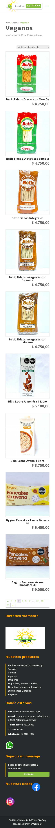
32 (42, 601)
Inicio (8, 22)
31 (37, 601)
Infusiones (13, 679)
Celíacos (12, 672)
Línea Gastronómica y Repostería (24, 687)
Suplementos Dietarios (19, 690)
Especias (12, 676)
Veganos (15, 22)
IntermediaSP (34, 823)
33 (8, 605)
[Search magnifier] (33, 6)
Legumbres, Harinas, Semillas (22, 683)
